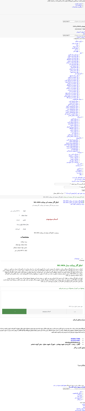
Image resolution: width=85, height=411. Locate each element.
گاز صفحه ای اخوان (73, 79)
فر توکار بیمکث (74, 125)
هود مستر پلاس (74, 70)
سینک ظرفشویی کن (72, 109)
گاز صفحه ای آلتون (73, 77)
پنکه (77, 45)
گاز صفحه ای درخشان (72, 88)
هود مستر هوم (74, 72)
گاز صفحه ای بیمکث (72, 83)
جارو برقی (75, 46)
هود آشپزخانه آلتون (73, 54)
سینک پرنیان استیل (73, 104)
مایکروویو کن (74, 149)
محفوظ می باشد (59, 385)
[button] (1, 302)
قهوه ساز (75, 51)
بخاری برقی (75, 43)
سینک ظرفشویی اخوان (72, 107)
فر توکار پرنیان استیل (72, 127)
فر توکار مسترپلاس (73, 134)
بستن (83, 404)
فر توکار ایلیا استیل (73, 123)
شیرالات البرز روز (73, 154)
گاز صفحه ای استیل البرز (71, 80)
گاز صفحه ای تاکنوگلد (72, 85)
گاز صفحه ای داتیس (72, 86)
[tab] (77, 258)
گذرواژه (82, 187)
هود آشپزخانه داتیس (73, 61)
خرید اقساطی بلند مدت (78, 177)
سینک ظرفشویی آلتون (72, 106)
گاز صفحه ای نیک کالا (72, 97)
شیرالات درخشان (73, 156)
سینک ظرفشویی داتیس (72, 112)
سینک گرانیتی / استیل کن (71, 114)
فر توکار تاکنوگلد (73, 128)
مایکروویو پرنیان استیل (72, 143)
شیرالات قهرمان (73, 160)
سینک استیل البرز (73, 101)
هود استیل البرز (74, 65)
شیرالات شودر (74, 159)
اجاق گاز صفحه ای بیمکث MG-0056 (46, 202)
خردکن (76, 49)
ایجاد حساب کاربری (77, 181)
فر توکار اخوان (74, 120)
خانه (83, 197)
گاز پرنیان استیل (73, 75)
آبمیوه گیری (75, 48)
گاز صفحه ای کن (73, 91)
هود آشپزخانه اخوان (73, 56)
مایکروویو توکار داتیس (72, 146)
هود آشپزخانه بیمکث (72, 58)
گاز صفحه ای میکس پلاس (71, 96)
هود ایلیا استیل (74, 67)
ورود (83, 190)
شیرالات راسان (74, 157)
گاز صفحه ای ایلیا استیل (71, 82)
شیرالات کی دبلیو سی (72, 162)
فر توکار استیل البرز (72, 122)
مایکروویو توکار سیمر (72, 147)
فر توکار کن (75, 133)
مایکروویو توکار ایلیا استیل (71, 144)
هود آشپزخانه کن (73, 64)
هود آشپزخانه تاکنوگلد (72, 59)
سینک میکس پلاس (73, 115)
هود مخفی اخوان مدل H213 (75, 306)
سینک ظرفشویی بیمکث (71, 110)
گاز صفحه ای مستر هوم (71, 93)
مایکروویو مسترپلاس (72, 151)
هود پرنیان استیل (73, 69)
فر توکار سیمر (74, 131)
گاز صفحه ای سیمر (73, 90)
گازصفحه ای (78, 197)
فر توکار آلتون (74, 119)
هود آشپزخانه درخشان (72, 62)
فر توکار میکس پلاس (72, 136)
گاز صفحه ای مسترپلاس (71, 94)
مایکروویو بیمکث (73, 141)
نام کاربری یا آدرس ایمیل (77, 184)
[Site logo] (77, 14)
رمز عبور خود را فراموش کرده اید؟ (75, 193)
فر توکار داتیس (74, 130)
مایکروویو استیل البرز (72, 140)
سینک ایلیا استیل (73, 103)
